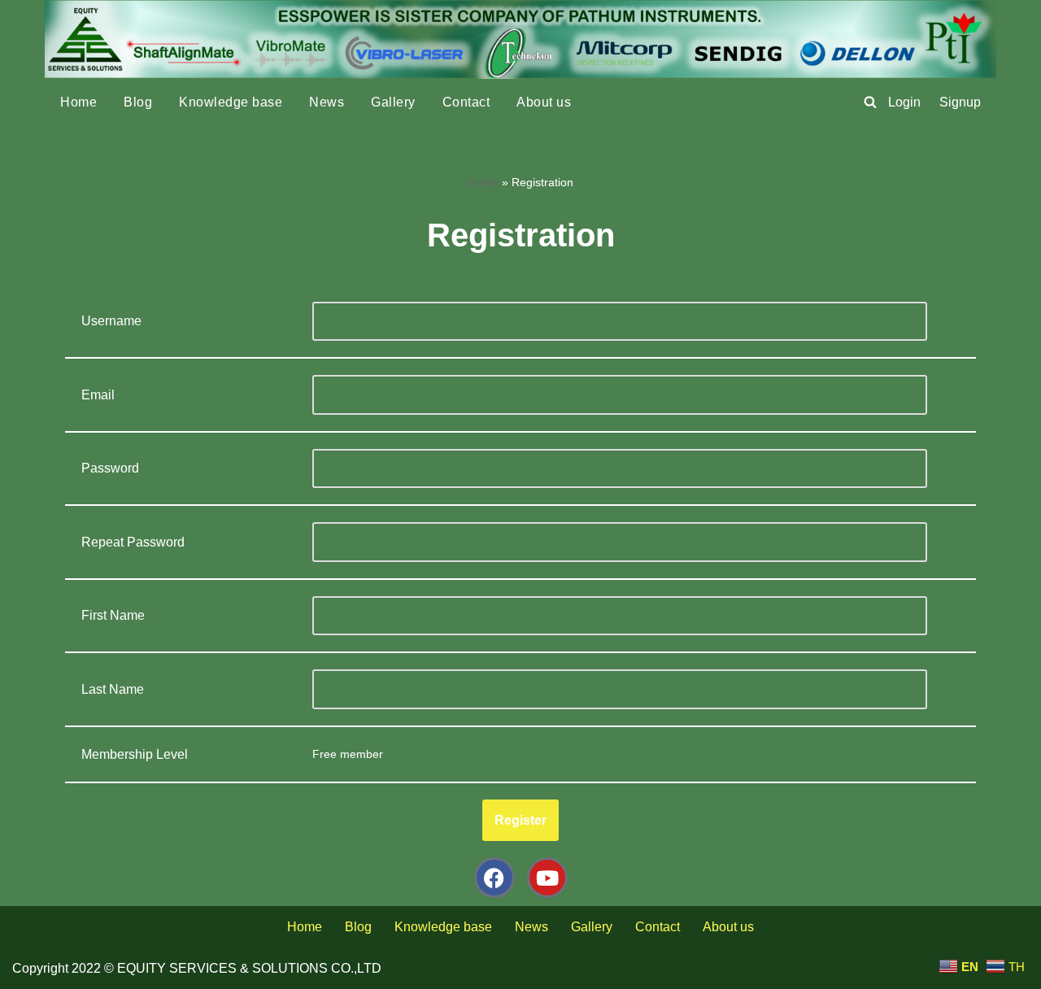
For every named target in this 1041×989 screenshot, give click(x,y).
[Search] (870, 101)
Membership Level (134, 754)
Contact (466, 102)
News (326, 102)
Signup (960, 102)
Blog (138, 102)
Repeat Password (133, 542)
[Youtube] (547, 877)
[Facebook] (494, 877)
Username (111, 321)
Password (110, 468)
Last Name (112, 689)
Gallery (393, 102)
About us (543, 102)
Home (78, 102)
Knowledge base (230, 102)
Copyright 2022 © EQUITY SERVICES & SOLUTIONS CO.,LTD (196, 968)
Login (904, 102)
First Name (113, 615)
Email (98, 395)
